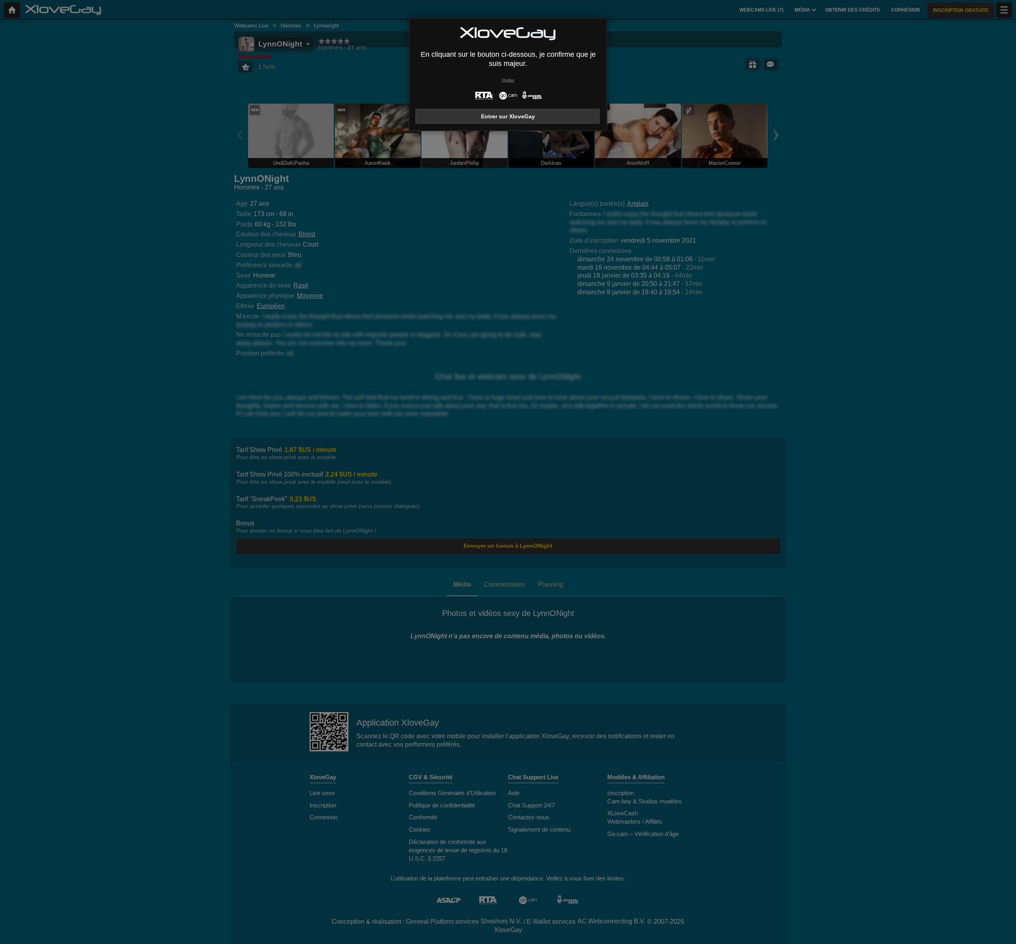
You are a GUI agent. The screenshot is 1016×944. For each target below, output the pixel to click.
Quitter (508, 80)
